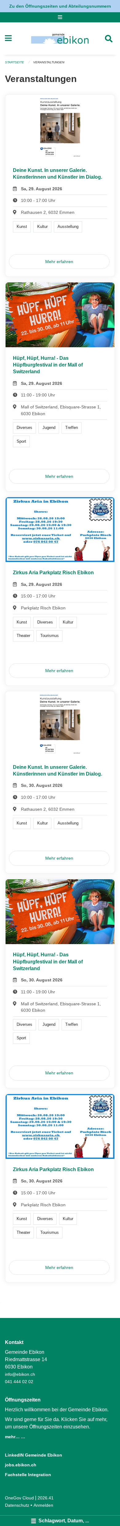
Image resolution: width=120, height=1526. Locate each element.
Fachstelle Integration (28, 1474)
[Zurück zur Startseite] (60, 38)
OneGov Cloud (19, 1497)
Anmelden (43, 1505)
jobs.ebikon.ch (20, 1464)
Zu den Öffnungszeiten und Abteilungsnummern (60, 6)
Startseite (14, 62)
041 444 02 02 (19, 1381)
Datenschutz (17, 1505)
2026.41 (46, 1497)
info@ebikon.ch (20, 1374)
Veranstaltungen (48, 62)
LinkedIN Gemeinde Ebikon (33, 1455)
